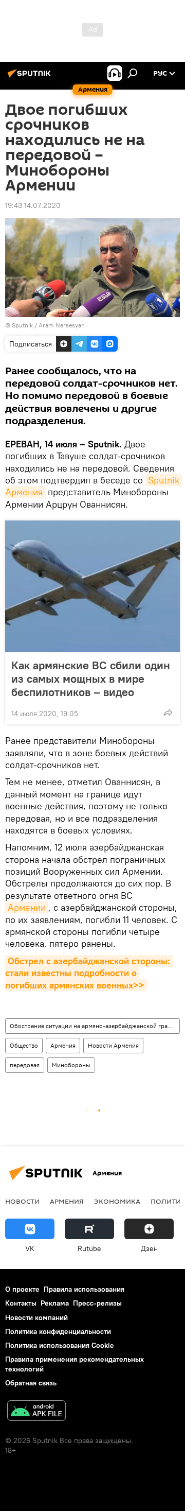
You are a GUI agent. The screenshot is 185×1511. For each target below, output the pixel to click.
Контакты (20, 1303)
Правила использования (84, 1289)
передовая (25, 1065)
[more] (168, 712)
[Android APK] (36, 1411)
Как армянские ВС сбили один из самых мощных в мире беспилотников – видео (90, 678)
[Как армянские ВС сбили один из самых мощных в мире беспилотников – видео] (92, 586)
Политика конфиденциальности (58, 1331)
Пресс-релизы (97, 1303)
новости (22, 1201)
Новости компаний (36, 1317)
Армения (63, 1045)
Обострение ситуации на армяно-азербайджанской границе (94, 1026)
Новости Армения (113, 1045)
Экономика (117, 1201)
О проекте (22, 1289)
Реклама (55, 1303)
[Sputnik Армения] (31, 77)
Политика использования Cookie (59, 1345)
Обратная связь (31, 1382)
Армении (27, 907)
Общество (24, 1045)
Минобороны (71, 1065)
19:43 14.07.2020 (33, 205)
